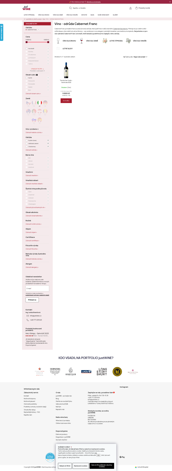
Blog (57, 399)
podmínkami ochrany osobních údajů (37, 295)
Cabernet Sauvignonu (120, 29)
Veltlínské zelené (38, 143)
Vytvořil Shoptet (143, 467)
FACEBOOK (91, 416)
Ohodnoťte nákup (29, 410)
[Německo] (45, 104)
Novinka (38, 51)
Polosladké (38, 84)
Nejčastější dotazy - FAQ (32, 412)
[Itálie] (39, 104)
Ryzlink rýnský (38, 140)
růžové (38, 161)
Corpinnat (38, 195)
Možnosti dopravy (30, 399)
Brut (38, 90)
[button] (115, 15)
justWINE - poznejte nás (64, 396)
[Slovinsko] (34, 121)
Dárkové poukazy (61, 434)
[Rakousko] (39, 113)
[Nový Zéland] (28, 113)
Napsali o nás (60, 409)
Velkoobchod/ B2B (62, 404)
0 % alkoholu (38, 54)
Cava (38, 192)
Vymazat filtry (36, 69)
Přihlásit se (32, 300)
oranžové (38, 167)
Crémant (38, 198)
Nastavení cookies (80, 466)
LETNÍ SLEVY (38, 58)
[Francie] (34, 104)
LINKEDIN (91, 418)
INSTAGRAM (92, 420)
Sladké (38, 87)
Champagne (38, 204)
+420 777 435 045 (36, 320)
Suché (38, 78)
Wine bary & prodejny (63, 420)
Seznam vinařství (61, 440)
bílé (38, 158)
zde (95, 453)
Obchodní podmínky (30, 404)
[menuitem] (29, 15)
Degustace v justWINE (63, 437)
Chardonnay (38, 146)
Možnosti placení (29, 401)
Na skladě (38, 48)
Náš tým (58, 407)
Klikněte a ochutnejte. (94, 2)
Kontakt (26, 396)
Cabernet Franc (33, 29)
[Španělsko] (39, 121)
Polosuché (38, 81)
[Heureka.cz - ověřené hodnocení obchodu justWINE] (50, 457)
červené (38, 164)
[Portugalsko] (34, 113)
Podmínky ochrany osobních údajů (35, 407)
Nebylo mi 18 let (65, 466)
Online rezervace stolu (63, 423)
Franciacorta (38, 201)
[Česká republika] (28, 104)
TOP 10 (38, 64)
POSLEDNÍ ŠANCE (38, 61)
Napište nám (28, 415)
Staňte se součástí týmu (64, 401)
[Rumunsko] (45, 113)
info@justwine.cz (35, 316)
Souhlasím (102, 466)
